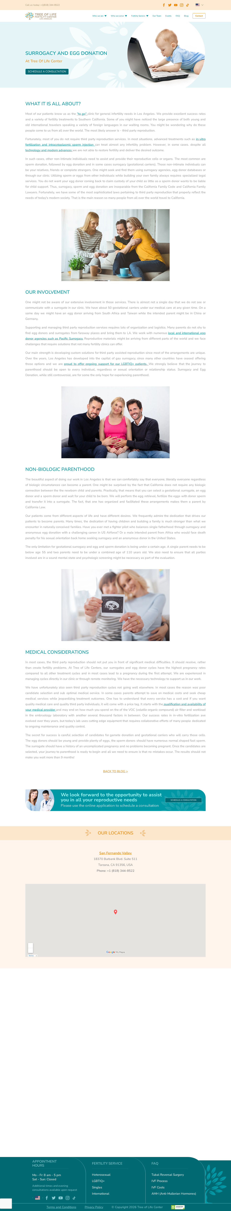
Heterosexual (101, 1175)
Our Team (157, 16)
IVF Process (160, 1181)
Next (42, 1197)
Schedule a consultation (47, 71)
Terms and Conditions (61, 1207)
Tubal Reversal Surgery (168, 1175)
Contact (199, 16)
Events (168, 16)
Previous (32, 1197)
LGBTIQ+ (98, 1181)
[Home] (40, 16)
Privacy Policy (94, 1207)
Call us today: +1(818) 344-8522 (42, 5)
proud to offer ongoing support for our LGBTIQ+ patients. (105, 364)
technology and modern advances (48, 150)
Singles (97, 1187)
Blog (186, 16)
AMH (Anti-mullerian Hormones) (174, 1194)
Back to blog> (115, 771)
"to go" (82, 114)
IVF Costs (158, 1187)
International (100, 1194)
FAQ (178, 16)
